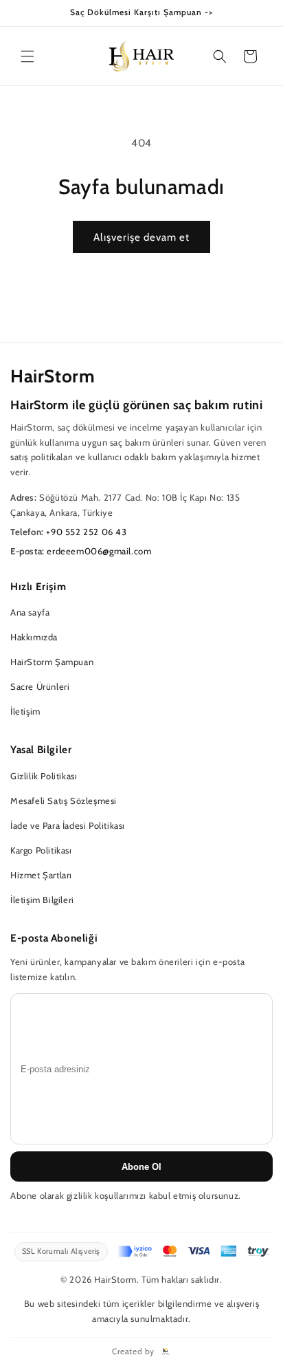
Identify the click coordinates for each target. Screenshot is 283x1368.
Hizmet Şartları (41, 874)
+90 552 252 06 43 (86, 531)
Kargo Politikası (41, 850)
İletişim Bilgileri (42, 899)
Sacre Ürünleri (39, 686)
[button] (27, 56)
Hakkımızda (34, 636)
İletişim (25, 711)
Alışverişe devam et (141, 237)
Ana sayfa (29, 612)
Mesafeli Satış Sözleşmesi (63, 800)
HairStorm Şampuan (51, 661)
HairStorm (52, 377)
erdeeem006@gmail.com (99, 550)
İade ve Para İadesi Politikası (67, 825)
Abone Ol (141, 1167)
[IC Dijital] (165, 1351)
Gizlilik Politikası (43, 775)
